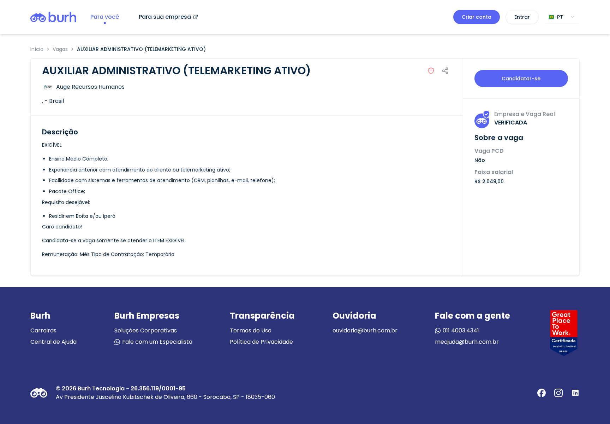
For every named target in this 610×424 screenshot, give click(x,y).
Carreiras (43, 330)
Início (36, 49)
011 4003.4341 (461, 330)
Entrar (522, 17)
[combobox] (562, 17)
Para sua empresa (165, 17)
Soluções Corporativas (145, 330)
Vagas (60, 49)
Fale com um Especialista (157, 342)
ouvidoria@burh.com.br (365, 330)
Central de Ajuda (53, 342)
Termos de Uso (250, 330)
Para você (104, 17)
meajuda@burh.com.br (467, 342)
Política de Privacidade (261, 342)
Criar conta (476, 17)
